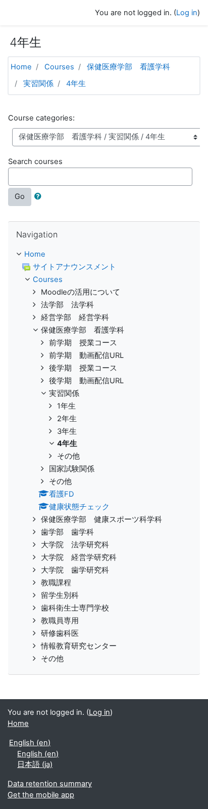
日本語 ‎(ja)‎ (35, 764)
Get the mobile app (41, 794)
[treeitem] (104, 254)
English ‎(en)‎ (29, 742)
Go (20, 196)
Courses (59, 66)
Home (21, 66)
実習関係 (38, 83)
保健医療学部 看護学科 (128, 66)
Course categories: (41, 118)
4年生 (76, 83)
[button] (39, 197)
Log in (186, 12)
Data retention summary (50, 783)
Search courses (35, 161)
